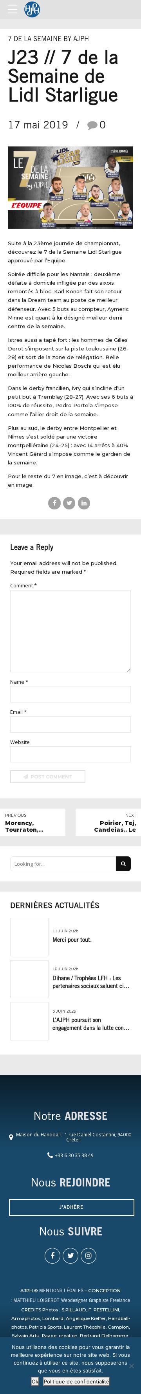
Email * (18, 711)
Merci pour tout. (72, 940)
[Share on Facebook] (54, 503)
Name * (19, 681)
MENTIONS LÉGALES (61, 1291)
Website (20, 742)
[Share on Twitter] (69, 503)
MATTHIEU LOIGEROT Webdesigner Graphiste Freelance (71, 1301)
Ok (35, 1381)
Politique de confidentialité (76, 1381)
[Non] (131, 1366)
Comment (23, 585)
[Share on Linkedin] (84, 503)
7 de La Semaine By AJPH (48, 39)
